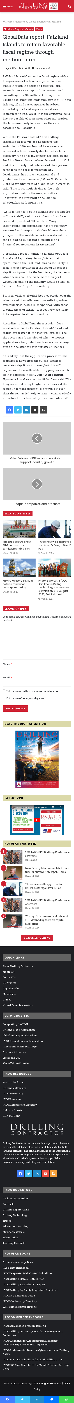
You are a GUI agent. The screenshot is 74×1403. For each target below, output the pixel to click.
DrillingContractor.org (19, 1383)
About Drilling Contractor (18, 966)
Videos (7, 999)
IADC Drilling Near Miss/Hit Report (24, 1284)
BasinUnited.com (13, 1082)
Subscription (10, 1237)
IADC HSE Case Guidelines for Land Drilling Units (33, 1359)
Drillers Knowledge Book (18, 1262)
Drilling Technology (15, 1215)
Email (7, 677)
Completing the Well (15, 1024)
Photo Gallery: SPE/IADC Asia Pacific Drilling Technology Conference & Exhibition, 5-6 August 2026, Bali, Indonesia (53, 587)
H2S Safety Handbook (16, 1267)
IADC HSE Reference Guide (19, 1295)
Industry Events (12, 1110)
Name (7, 664)
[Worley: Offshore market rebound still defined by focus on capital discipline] (12, 921)
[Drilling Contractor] (37, 6)
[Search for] (69, 8)
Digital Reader (11, 988)
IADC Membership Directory (20, 1104)
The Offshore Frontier (16, 1063)
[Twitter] (18, 410)
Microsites (21, 21)
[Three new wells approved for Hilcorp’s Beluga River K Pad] (54, 529)
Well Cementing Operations (20, 1306)
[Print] (43, 410)
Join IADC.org (11, 1115)
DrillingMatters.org (14, 1088)
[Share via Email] (34, 410)
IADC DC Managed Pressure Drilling (24, 1325)
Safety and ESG (11, 1057)
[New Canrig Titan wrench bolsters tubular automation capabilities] (12, 873)
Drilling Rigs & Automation (19, 1029)
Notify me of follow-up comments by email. (33, 691)
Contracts (8, 1204)
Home (9, 21)
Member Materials (14, 1231)
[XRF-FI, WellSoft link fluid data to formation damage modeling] (19, 568)
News (39, 29)
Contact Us (9, 977)
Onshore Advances (14, 1052)
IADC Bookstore (12, 1099)
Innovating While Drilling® (20, 1046)
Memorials (9, 994)
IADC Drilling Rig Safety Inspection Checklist (30, 1290)
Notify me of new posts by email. (26, 698)
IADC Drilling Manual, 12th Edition (24, 1278)
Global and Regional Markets (45, 21)
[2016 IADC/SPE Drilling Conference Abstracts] (12, 905)
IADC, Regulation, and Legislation (23, 1041)
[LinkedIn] (26, 410)
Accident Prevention (15, 1198)
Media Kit (8, 971)
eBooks (7, 1220)
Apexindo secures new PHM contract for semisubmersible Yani (17, 545)
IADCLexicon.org (13, 1093)
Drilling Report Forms (16, 1209)
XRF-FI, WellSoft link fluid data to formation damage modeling (18, 584)
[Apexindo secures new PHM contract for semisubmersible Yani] (19, 529)
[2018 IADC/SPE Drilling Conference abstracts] (12, 857)
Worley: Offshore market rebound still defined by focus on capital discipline (46, 919)
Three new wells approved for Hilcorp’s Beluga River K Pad (54, 545)
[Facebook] (9, 410)
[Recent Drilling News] (37, 787)
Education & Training (15, 1226)
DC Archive (9, 982)
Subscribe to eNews (37, 937)
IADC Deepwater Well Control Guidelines (27, 1273)
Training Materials (14, 1243)
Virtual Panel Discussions (18, 1005)
